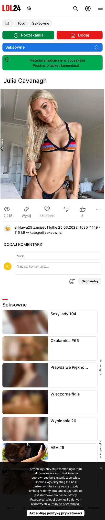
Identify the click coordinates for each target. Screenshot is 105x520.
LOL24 (11, 8)
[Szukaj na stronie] (76, 8)
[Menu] (100, 8)
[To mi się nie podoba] (66, 210)
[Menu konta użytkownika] (88, 8)
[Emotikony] (72, 281)
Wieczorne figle (65, 394)
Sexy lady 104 (63, 313)
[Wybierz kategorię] (52, 47)
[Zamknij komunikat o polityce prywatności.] (101, 468)
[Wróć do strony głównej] (8, 23)
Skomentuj (90, 281)
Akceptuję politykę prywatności (55, 513)
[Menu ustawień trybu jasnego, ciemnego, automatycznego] (29, 8)
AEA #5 (57, 447)
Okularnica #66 (65, 340)
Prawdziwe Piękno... (69, 367)
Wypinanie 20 (63, 420)
